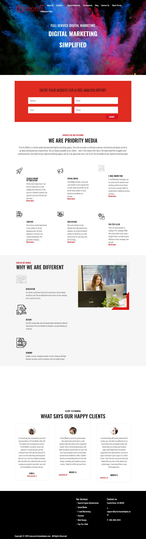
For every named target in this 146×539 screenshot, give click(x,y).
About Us (50, 6)
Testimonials (87, 6)
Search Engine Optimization (88, 503)
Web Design (82, 520)
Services (59, 6)
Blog (96, 6)
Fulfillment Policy (46, 12)
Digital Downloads (73, 6)
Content (81, 515)
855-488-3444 (115, 520)
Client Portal (116, 6)
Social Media (82, 507)
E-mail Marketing (84, 511)
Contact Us (105, 6)
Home (42, 6)
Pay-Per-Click (83, 524)
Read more (30, 200)
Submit (112, 116)
